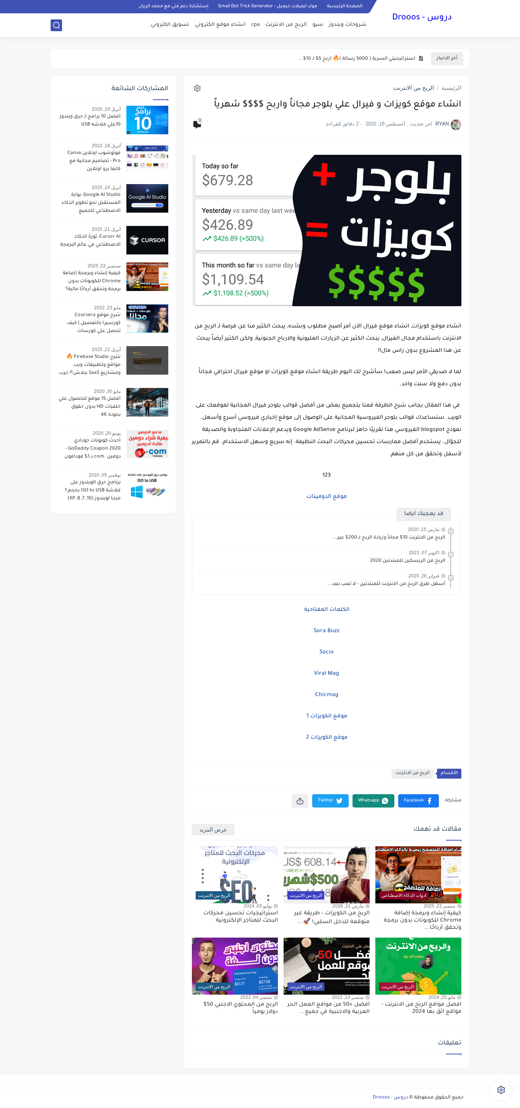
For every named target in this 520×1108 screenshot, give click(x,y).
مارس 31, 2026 (348, 906)
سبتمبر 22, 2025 (104, 266)
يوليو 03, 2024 (258, 906)
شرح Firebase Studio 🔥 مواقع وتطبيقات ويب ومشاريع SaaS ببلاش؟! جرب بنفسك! (90, 365)
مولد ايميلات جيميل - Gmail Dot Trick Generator (267, 6)
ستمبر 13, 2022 (348, 997)
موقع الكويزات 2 (327, 738)
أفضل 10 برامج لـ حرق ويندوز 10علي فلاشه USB (90, 120)
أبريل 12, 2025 (106, 349)
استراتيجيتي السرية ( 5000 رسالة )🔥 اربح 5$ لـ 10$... (356, 59)
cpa (255, 25)
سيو (318, 25)
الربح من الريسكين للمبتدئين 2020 (407, 561)
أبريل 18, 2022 (106, 145)
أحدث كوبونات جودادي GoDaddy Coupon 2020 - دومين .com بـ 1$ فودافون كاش (92, 449)
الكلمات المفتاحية (326, 610)
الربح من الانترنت (286, 25)
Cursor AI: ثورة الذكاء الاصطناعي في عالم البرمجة (90, 241)
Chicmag (326, 695)
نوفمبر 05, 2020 (105, 475)
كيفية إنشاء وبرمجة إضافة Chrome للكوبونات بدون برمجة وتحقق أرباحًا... (422, 921)
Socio (326, 653)
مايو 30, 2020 (107, 391)
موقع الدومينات (326, 497)
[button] (418, 801)
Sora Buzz (327, 631)
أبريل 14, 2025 (106, 187)
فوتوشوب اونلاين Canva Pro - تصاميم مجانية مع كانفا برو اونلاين (94, 161)
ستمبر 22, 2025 (439, 906)
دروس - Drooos (422, 18)
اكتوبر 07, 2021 (424, 552)
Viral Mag (326, 674)
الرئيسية (451, 87)
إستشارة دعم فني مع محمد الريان (173, 6)
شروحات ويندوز (348, 25)
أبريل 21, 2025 (106, 229)
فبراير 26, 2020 (423, 576)
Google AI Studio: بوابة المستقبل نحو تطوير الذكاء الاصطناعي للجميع (91, 203)
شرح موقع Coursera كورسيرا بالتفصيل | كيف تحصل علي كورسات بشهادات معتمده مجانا (94, 324)
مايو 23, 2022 (107, 307)
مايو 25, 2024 (442, 997)
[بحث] (56, 25)
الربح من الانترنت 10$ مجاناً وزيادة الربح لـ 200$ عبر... (389, 537)
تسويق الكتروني (170, 25)
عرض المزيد (213, 830)
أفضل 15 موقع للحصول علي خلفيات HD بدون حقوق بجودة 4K (90, 407)
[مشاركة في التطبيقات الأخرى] (300, 801)
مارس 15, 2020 (423, 529)
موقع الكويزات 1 (326, 717)
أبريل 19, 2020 (106, 109)
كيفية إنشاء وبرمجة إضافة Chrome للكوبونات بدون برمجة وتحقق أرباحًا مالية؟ (92, 281)
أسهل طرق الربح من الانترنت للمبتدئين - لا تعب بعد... (386, 584)
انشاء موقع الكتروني (220, 25)
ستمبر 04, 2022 (256, 997)
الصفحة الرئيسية (344, 6)
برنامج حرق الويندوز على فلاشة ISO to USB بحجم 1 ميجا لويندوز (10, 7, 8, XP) (93, 490)
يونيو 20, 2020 (107, 433)
